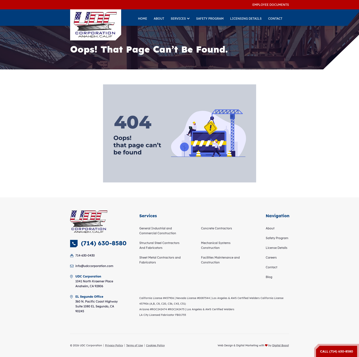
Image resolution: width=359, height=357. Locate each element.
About (159, 18)
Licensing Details (246, 18)
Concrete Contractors (216, 228)
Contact (275, 18)
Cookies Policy (155, 345)
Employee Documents (270, 5)
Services (178, 18)
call (336, 351)
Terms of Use (134, 345)
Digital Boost (280, 345)
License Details (276, 248)
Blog (269, 277)
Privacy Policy (114, 345)
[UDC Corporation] (95, 25)
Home (142, 18)
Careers (271, 257)
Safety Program (210, 18)
